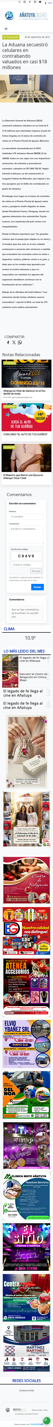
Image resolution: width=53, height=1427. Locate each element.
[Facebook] (30, 2)
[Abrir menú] (6, 28)
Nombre (12, 511)
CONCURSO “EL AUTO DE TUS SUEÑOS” (25, 434)
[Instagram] (36, 2)
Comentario (14, 524)
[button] (20, 2)
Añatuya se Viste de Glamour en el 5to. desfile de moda (24, 392)
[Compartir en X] (14, 342)
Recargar (36, 571)
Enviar (37, 587)
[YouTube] (41, 2)
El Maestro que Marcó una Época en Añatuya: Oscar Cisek (23, 477)
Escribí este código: (19, 549)
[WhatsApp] (25, 2)
